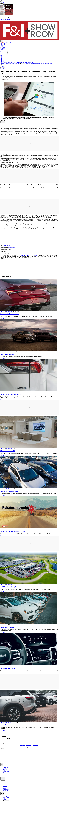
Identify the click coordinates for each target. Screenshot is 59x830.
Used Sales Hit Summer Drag (9, 491)
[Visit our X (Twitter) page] (2, 736)
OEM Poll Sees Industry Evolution (10, 587)
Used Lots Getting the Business (9, 314)
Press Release (49, 63)
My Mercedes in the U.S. (7, 451)
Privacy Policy (3, 828)
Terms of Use (8, 828)
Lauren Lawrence (9, 351)
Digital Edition (7, 19)
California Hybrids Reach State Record (12, 394)
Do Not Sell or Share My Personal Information (24, 828)
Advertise (13, 63)
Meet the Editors (8, 63)
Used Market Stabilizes (7, 354)
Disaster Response (3, 51)
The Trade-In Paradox (7, 627)
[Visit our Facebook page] (1, 736)
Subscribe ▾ (3, 3)
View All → (2, 731)
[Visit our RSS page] (3, 736)
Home (1, 68)
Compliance (2, 47)
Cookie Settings (21, 63)
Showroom (2, 60)
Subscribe (2, 19)
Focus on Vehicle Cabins (7, 668)
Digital (1, 49)
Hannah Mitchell (9, 311)
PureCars (4, 245)
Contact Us (17, 63)
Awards (1, 45)
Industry (1, 56)
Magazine (7, 62)
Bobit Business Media (29, 63)
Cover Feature (4, 1)
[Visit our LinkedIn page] (4, 736)
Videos (17, 62)
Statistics (19, 62)
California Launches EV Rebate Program (12, 531)
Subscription (2, 63)
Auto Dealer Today (11, 247)
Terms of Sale (13, 828)
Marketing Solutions (36, 63)
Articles (11, 1)
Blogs (10, 62)
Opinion (1, 58)
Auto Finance (2, 43)
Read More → (3, 318)
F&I (1, 54)
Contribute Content (43, 63)
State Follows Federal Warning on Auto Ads (13, 725)
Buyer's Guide (30, 62)
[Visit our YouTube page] (5, 736)
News (8, 1)
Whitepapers (13, 62)
